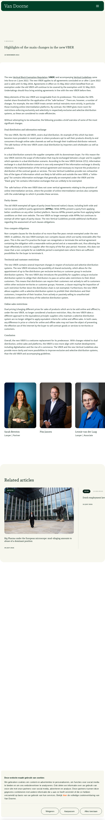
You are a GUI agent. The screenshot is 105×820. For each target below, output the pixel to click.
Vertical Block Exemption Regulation (30, 77)
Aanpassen (69, 811)
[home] (16, 6)
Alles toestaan (91, 811)
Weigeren (50, 811)
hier (65, 795)
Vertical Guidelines (82, 77)
